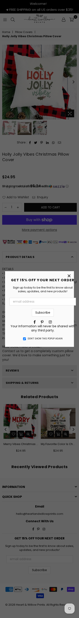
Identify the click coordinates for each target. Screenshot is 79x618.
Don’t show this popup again (45, 338)
